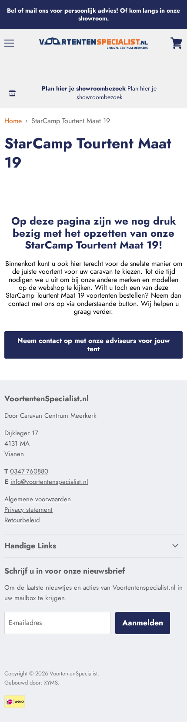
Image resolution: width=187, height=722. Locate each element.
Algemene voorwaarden (37, 499)
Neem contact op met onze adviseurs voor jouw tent (93, 344)
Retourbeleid (22, 520)
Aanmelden (142, 622)
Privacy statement (28, 509)
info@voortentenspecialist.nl (49, 482)
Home (13, 121)
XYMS (51, 682)
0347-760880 (29, 471)
